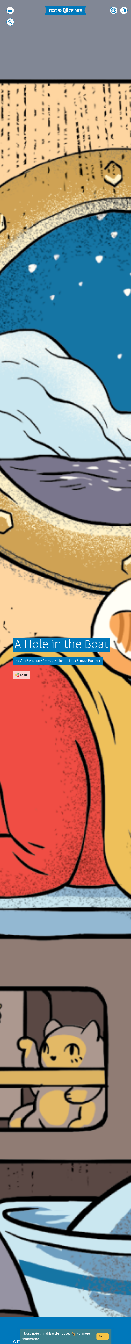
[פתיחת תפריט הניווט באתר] (10, 10)
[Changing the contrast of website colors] (124, 10)
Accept (102, 1336)
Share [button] (24, 675)
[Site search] (10, 22)
